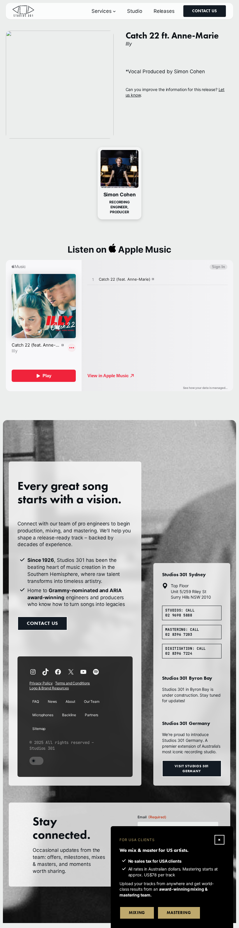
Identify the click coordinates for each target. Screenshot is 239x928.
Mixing (137, 912)
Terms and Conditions (72, 683)
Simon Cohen (119, 194)
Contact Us (204, 10)
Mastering (179, 912)
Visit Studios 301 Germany (192, 768)
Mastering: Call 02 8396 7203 (182, 632)
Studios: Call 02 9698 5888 (179, 613)
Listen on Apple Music (119, 249)
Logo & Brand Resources (49, 688)
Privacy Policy (41, 683)
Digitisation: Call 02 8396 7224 (185, 651)
